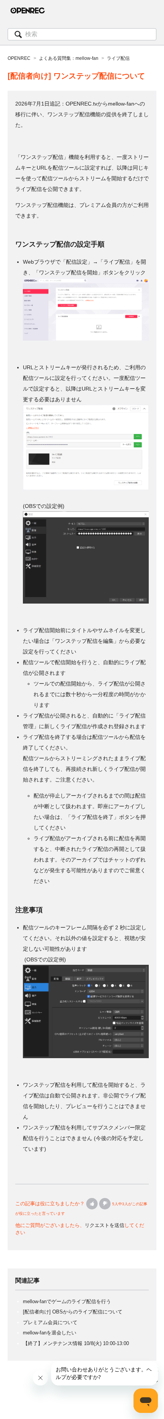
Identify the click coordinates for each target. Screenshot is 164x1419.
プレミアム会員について (50, 1322)
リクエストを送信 (104, 1225)
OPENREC (19, 58)
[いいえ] (105, 1203)
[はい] (92, 1203)
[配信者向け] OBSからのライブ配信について (72, 1312)
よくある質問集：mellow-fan (68, 58)
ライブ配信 (118, 58)
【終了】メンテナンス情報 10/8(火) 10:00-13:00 (76, 1343)
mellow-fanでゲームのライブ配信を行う (67, 1301)
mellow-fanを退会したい (49, 1333)
